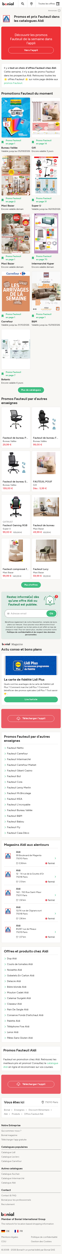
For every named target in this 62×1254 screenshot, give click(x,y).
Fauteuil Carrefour (17, 753)
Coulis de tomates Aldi (20, 964)
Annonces (52, 10)
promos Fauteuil (13, 83)
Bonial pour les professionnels (16, 1200)
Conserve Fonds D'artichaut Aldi (25, 1015)
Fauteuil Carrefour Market (21, 764)
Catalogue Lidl (8, 1152)
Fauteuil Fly (13, 827)
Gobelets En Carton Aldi (20, 975)
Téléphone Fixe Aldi (18, 1026)
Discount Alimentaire (39, 1110)
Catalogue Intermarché (12, 1178)
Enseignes (19, 1110)
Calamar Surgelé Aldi (19, 998)
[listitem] (15, 125)
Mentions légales (9, 1237)
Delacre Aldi (14, 981)
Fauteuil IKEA (14, 798)
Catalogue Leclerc (10, 1156)
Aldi (6, 1114)
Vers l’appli (31, 50)
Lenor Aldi (12, 1032)
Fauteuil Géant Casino (19, 770)
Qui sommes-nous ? (11, 1130)
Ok (51, 613)
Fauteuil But (14, 776)
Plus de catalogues (31, 390)
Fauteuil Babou (15, 821)
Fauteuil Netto (15, 747)
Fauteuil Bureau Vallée (19, 810)
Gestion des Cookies (41, 1241)
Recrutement (8, 1204)
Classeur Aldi (14, 1003)
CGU (3, 1241)
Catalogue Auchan (10, 1174)
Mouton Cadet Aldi (18, 992)
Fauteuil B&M (14, 815)
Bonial (7, 1110)
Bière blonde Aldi (16, 986)
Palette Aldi (13, 1020)
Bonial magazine (9, 1135)
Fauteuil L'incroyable (18, 804)
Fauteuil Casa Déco (18, 832)
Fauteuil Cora (14, 781)
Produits (16, 1114)
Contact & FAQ (8, 1195)
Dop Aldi (12, 958)
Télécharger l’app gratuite (14, 1139)
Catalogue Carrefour (11, 1161)
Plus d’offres (31, 584)
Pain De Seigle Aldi (17, 1009)
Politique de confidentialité (44, 1237)
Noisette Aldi (14, 969)
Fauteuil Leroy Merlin (19, 787)
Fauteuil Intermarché (19, 759)
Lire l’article (31, 699)
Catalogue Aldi (8, 1182)
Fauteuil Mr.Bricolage (19, 793)
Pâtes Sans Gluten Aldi (20, 1037)
